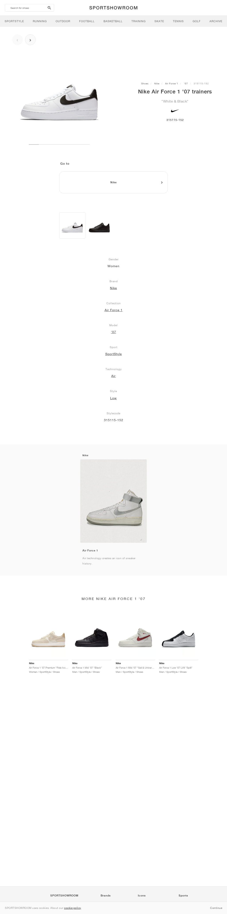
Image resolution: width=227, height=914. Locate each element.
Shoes (145, 83)
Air (113, 376)
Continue (216, 908)
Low (113, 398)
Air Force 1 (171, 83)
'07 (186, 83)
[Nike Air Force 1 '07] (72, 225)
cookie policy (72, 908)
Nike (156, 83)
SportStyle (113, 354)
